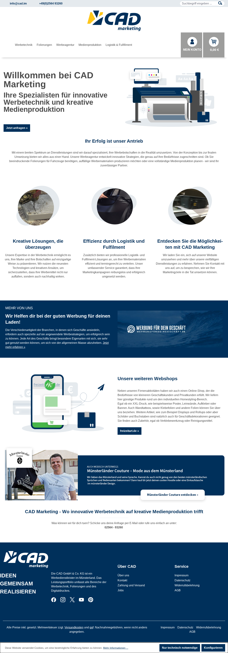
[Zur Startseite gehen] (114, 21)
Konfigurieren (213, 647)
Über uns (123, 575)
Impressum (181, 575)
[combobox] (198, 3)
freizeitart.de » (129, 430)
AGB (178, 590)
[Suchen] (220, 3)
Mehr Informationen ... (115, 647)
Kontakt (122, 580)
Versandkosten (73, 627)
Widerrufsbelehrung (187, 585)
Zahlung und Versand (131, 585)
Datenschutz (182, 580)
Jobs (121, 590)
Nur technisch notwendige (180, 647)
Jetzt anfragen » (17, 127)
